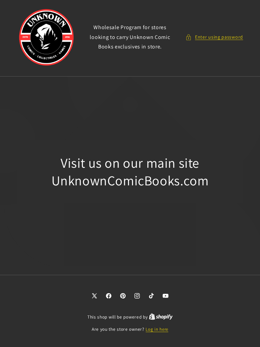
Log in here (157, 329)
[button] (214, 37)
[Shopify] (161, 317)
